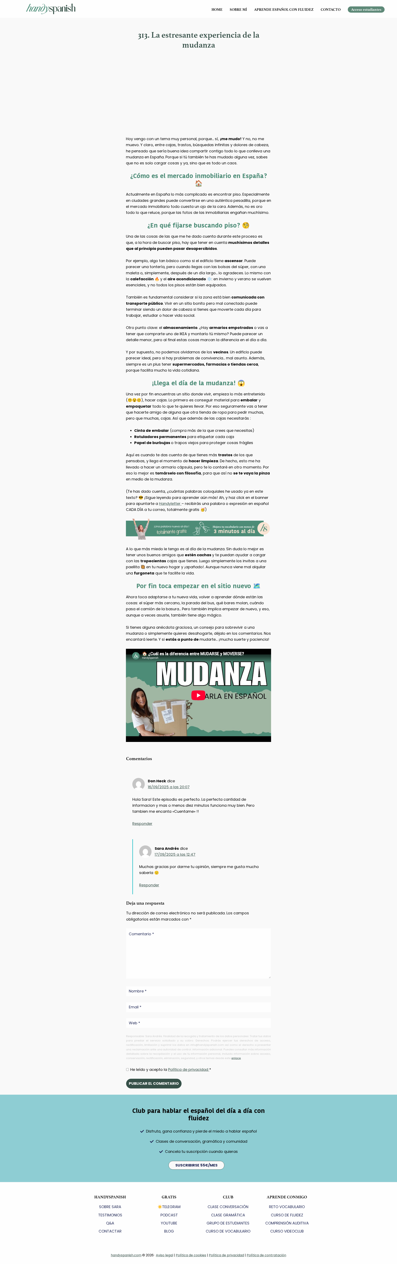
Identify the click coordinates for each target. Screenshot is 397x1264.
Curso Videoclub (287, 1231)
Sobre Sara (110, 1206)
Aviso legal (164, 1255)
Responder (142, 823)
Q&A (110, 1223)
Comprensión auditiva (287, 1223)
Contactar (110, 1231)
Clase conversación (228, 1206)
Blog (169, 1231)
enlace (236, 1058)
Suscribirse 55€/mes (196, 1165)
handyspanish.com (126, 1255)
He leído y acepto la (170, 1069)
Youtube (169, 1223)
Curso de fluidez (287, 1215)
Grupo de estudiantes (228, 1223)
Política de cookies (191, 1255)
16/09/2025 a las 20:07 (169, 787)
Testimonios (110, 1215)
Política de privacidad (188, 1069)
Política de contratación (266, 1255)
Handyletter (170, 503)
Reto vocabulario (287, 1206)
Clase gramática (228, 1215)
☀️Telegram (169, 1206)
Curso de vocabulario (228, 1231)
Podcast (169, 1215)
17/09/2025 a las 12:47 (175, 854)
